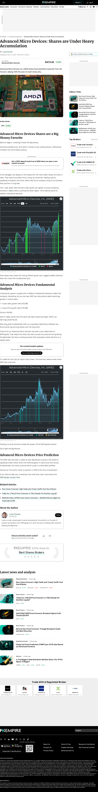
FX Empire (3, 37)
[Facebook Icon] (5, 739)
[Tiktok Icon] (28, 739)
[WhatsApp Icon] (24, 739)
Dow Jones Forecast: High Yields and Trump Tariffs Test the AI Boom (29, 489)
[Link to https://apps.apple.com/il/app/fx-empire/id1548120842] (5, 746)
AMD (11, 191)
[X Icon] (1, 739)
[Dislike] (50, 536)
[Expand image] (61, 198)
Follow (58, 515)
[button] (4, 2)
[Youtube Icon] (12, 739)
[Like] (44, 536)
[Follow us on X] (88, 7)
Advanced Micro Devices (11, 63)
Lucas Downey (14, 514)
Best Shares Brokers (31, 552)
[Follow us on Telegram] (97, 7)
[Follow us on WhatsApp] (91, 7)
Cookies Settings (67, 747)
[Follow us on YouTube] (94, 7)
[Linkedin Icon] (9, 739)
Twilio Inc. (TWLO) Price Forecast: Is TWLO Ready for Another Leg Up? (29, 493)
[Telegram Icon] (20, 739)
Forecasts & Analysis (15, 37)
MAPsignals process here (10, 477)
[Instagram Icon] (16, 739)
